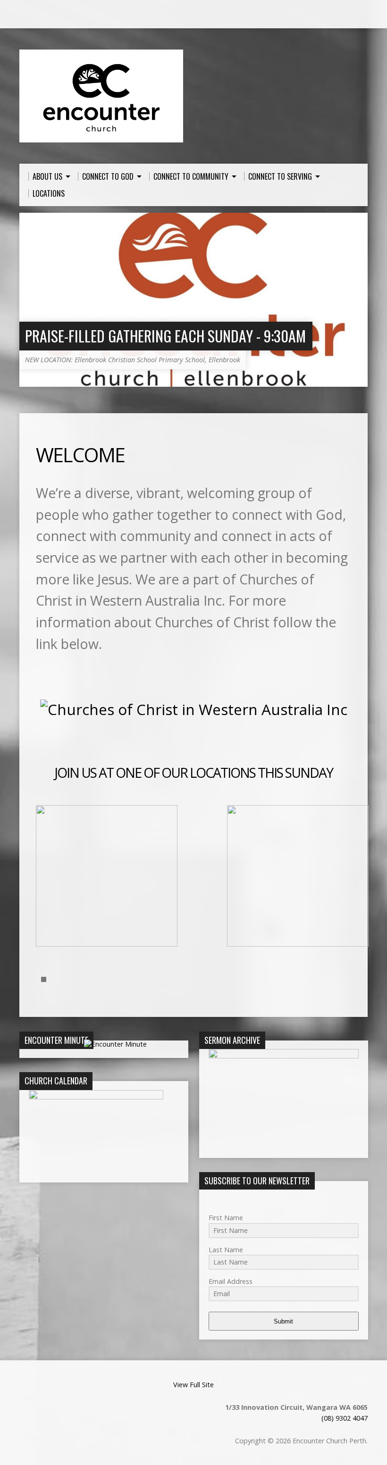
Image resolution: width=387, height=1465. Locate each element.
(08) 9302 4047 (344, 1418)
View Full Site (193, 1384)
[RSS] (23, 14)
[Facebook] (37, 14)
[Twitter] (50, 14)
